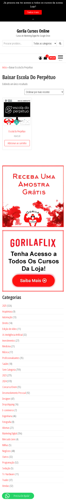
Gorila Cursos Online (33, 31)
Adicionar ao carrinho (17, 143)
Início (4, 67)
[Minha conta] (40, 57)
